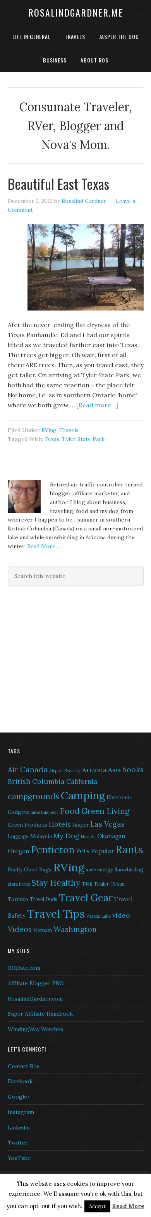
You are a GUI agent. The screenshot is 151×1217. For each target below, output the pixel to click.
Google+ (19, 1096)
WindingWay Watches (35, 1029)
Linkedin (19, 1127)
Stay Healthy (55, 883)
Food (70, 810)
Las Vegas (107, 824)
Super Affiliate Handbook (40, 1013)
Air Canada (28, 769)
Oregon (18, 851)
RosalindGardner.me (75, 12)
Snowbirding (129, 870)
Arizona (94, 770)
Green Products (27, 824)
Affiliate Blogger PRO (35, 983)
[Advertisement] (56, 649)
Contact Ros (23, 1066)
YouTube (19, 1158)
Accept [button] (97, 1206)
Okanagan (111, 836)
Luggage (18, 836)
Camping (83, 795)
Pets (82, 851)
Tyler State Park (83, 438)
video (121, 915)
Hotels (60, 824)
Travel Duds (43, 899)
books (133, 769)
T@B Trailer (95, 884)
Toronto (18, 899)
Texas (52, 438)
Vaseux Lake (98, 916)
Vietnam (42, 930)
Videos (20, 929)
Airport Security (65, 770)
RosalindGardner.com (35, 998)
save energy (99, 870)
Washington (75, 929)
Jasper (80, 824)
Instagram (21, 1112)
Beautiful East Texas (58, 183)
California (81, 781)
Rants (129, 849)
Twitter (18, 1142)
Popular (102, 851)
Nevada (88, 836)
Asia (114, 770)
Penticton (52, 850)
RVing (49, 430)
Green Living (105, 811)
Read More (128, 1206)
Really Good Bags (29, 869)
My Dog (66, 835)
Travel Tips (56, 914)
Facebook (20, 1081)
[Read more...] (97, 405)
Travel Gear (86, 897)
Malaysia (41, 836)
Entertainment (44, 812)
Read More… (43, 546)
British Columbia (36, 781)
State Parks (19, 884)
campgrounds (33, 796)
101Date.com (24, 967)
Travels (69, 430)
